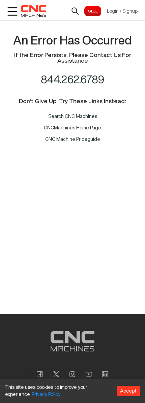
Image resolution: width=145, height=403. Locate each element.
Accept (128, 391)
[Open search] (75, 11)
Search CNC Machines (72, 116)
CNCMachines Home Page (72, 127)
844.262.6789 (73, 79)
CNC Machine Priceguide (72, 139)
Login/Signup (122, 11)
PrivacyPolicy (46, 394)
